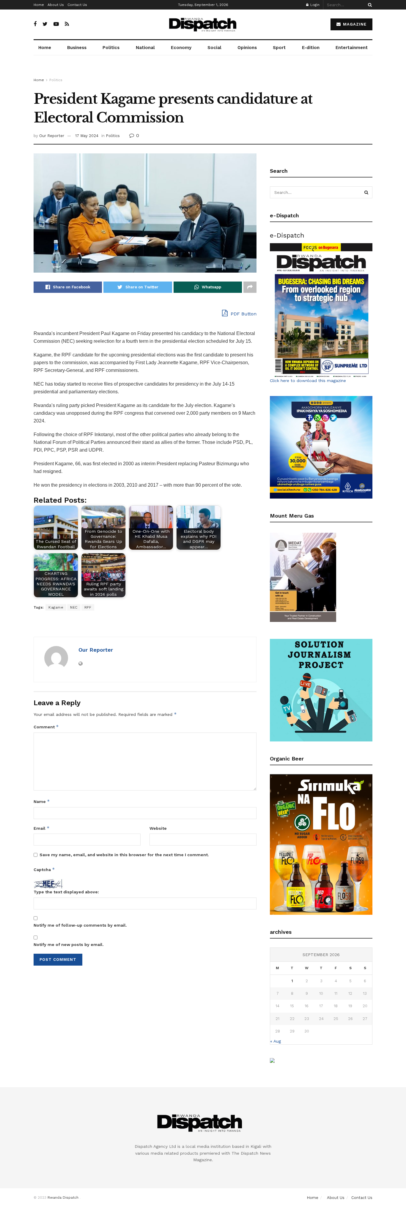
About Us (56, 5)
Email (42, 828)
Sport (279, 47)
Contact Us (77, 5)
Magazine (354, 24)
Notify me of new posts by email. (69, 944)
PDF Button (242, 314)
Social (214, 47)
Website (158, 828)
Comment (46, 727)
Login (314, 5)
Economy (181, 47)
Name (42, 801)
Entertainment (352, 47)
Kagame (55, 607)
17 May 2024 (86, 135)
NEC (74, 607)
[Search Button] (369, 5)
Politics (111, 47)
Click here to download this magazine (308, 380)
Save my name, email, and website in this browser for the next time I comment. (124, 854)
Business (76, 47)
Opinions (247, 47)
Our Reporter (51, 135)
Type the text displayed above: (66, 891)
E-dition (311, 47)
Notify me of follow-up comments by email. (80, 925)
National (145, 47)
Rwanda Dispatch (63, 1197)
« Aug (275, 1041)
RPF (88, 607)
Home (39, 5)
